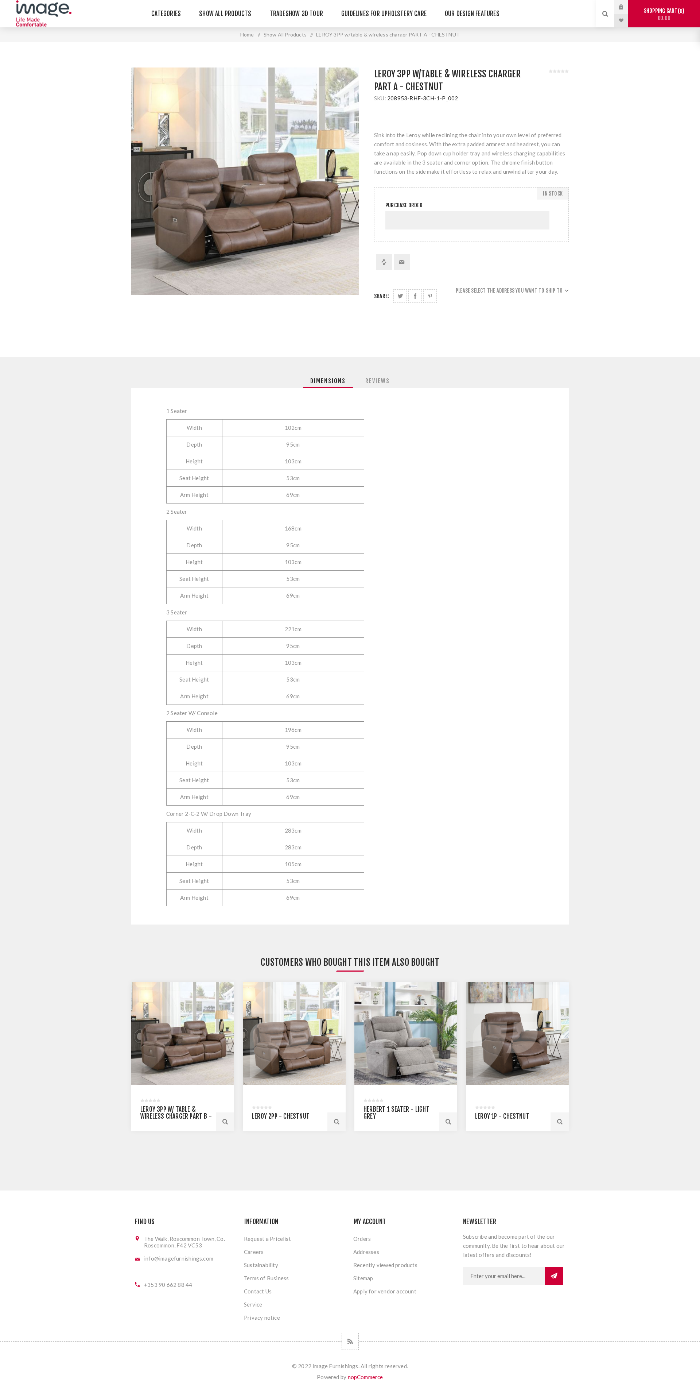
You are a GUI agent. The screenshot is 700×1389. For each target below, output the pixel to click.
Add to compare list (384, 262)
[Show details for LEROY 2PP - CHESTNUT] (294, 1033)
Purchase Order (404, 205)
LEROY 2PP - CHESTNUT (281, 1116)
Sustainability (261, 1265)
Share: (381, 296)
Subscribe (554, 1276)
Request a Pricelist (267, 1238)
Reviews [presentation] (377, 381)
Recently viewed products (385, 1265)
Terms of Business (266, 1278)
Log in (626, 7)
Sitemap (363, 1278)
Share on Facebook (415, 296)
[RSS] (350, 1341)
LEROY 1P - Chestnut (502, 1116)
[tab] (328, 381)
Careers (254, 1252)
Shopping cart (663, 14)
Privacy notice (262, 1317)
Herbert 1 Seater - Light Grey (396, 1113)
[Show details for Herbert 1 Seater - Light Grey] (405, 1033)
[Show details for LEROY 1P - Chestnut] (517, 1033)
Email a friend (402, 262)
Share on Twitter (400, 296)
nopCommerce (365, 1377)
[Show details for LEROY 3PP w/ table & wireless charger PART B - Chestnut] (182, 1033)
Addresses (366, 1252)
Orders (362, 1238)
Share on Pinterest (430, 296)
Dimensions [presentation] (328, 381)
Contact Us (258, 1291)
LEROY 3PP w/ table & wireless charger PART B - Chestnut (176, 1116)
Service (253, 1304)
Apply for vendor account (384, 1291)
